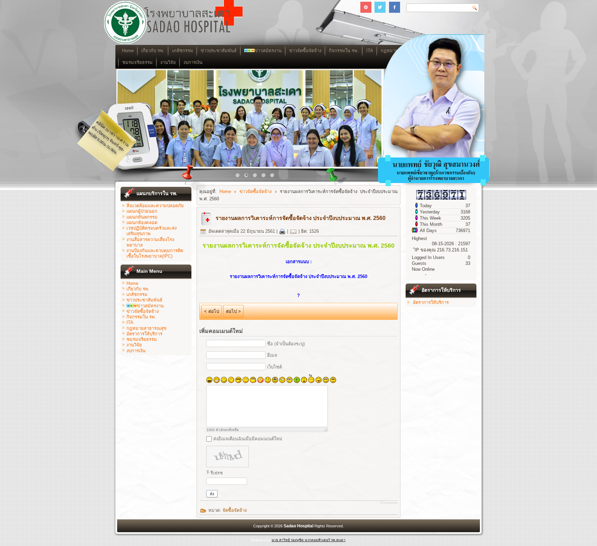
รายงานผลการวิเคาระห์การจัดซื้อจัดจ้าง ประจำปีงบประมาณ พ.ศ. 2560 (301, 218)
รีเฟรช (216, 473)
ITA (129, 322)
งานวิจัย (168, 62)
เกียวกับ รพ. (152, 50)
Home (128, 50)
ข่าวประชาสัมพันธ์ (219, 50)
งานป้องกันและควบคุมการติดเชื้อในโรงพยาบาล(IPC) (154, 253)
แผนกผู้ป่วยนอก (141, 211)
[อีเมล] (293, 231)
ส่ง (212, 493)
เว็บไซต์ (274, 367)
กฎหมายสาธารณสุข (146, 328)
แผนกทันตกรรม (142, 217)
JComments (389, 503)
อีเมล (272, 355)
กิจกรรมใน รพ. (344, 50)
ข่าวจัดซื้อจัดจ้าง (305, 50)
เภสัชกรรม (182, 50)
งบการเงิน (192, 62)
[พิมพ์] (282, 231)
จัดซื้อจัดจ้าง (234, 510)
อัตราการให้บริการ (144, 333)
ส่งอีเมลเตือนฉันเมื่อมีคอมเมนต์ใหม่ (247, 438)
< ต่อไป (211, 311)
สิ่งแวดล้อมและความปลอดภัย (155, 205)
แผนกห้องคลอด (141, 222)
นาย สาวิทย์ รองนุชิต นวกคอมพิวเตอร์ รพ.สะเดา (308, 540)
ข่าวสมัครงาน (268, 50)
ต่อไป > (233, 311)
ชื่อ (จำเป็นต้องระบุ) (286, 343)
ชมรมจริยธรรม (137, 62)
